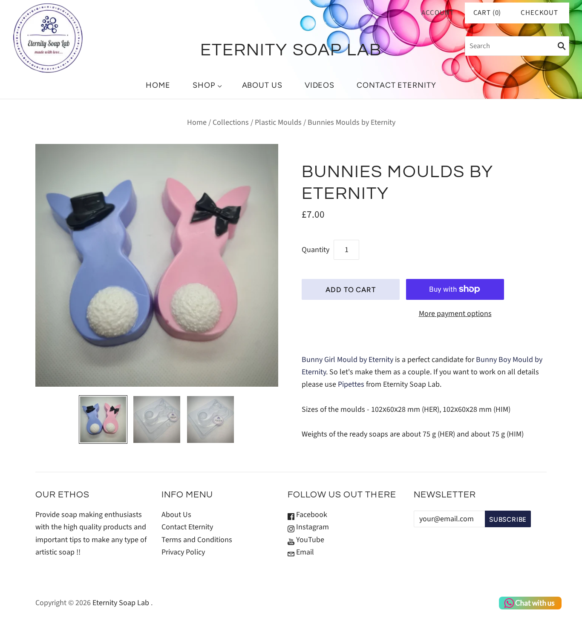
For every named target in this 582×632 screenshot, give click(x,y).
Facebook (310, 514)
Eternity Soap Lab (120, 603)
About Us (262, 85)
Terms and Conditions (196, 539)
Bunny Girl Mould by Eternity (347, 359)
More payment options (455, 313)
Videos (319, 85)
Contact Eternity (396, 85)
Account (437, 13)
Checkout (539, 13)
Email (304, 552)
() (487, 13)
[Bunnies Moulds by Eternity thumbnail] (103, 419)
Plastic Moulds (278, 122)
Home (158, 85)
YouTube (309, 539)
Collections (231, 122)
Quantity (315, 249)
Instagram (311, 527)
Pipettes (351, 384)
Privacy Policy (183, 552)
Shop (204, 85)
